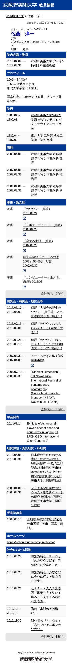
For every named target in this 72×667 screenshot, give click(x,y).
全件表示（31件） (53, 409)
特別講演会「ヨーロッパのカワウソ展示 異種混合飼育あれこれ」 (46, 561)
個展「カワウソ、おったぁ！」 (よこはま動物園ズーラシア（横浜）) (47, 344)
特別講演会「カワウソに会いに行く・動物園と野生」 (46, 577)
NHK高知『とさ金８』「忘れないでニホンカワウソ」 (46, 625)
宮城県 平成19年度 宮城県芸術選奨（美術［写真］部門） (45, 524)
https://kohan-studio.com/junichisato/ (31, 542)
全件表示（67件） (53, 293)
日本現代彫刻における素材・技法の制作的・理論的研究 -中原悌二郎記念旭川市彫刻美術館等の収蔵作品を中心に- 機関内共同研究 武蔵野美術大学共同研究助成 (47, 467)
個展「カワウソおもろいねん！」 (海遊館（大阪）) (47, 328)
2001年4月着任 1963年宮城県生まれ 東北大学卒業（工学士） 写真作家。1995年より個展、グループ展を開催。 (34, 90)
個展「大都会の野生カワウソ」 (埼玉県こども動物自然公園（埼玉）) (47, 312)
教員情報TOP (15, 16)
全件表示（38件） (53, 636)
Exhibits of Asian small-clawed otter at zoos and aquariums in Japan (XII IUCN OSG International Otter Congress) (43, 432)
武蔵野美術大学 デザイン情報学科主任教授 (48, 63)
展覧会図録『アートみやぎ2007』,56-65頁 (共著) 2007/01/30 (41, 261)
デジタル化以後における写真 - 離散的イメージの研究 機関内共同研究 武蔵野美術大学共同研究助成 (47, 496)
